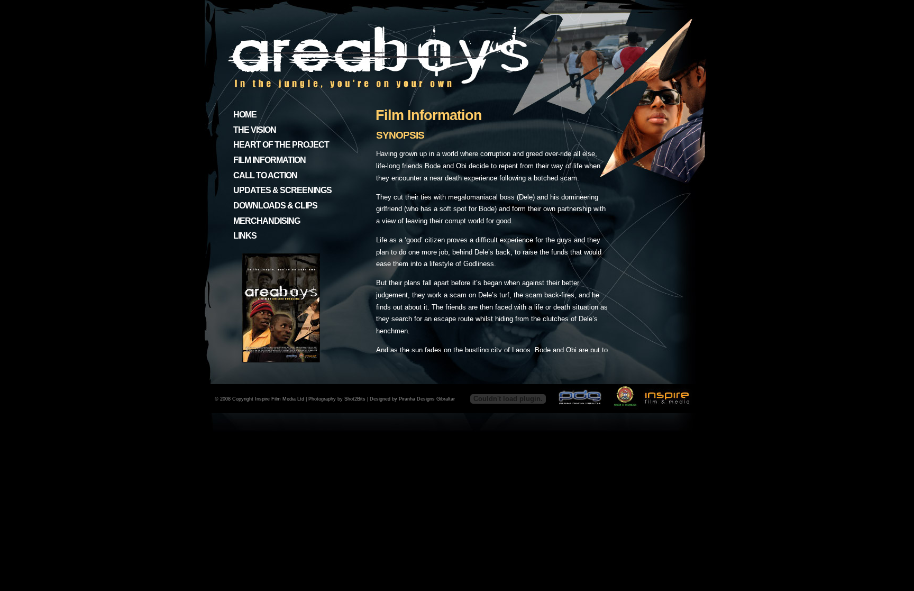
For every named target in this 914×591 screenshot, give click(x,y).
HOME (245, 114)
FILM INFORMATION (269, 160)
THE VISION (254, 129)
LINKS (245, 235)
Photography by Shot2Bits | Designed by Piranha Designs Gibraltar (381, 399)
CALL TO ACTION (265, 175)
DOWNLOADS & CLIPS (275, 205)
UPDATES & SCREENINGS (282, 190)
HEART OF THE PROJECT (281, 144)
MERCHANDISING (266, 220)
